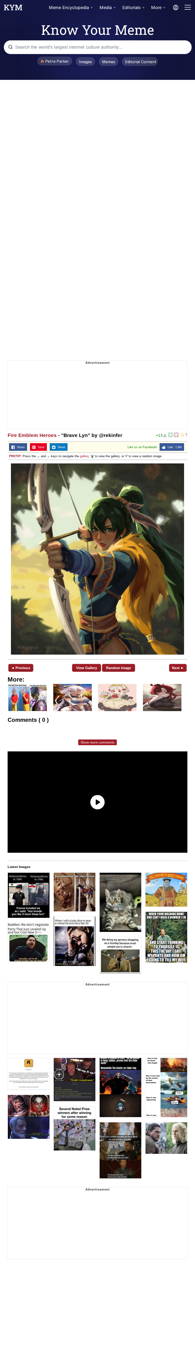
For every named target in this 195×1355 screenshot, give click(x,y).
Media (105, 7)
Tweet (60, 447)
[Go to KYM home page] (13, 8)
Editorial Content (140, 61)
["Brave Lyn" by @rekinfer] (97, 559)
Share (20, 447)
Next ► (178, 668)
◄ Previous (20, 668)
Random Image (118, 668)
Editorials (131, 7)
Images (85, 61)
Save (40, 447)
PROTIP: (15, 456)
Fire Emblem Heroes (32, 435)
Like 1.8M (174, 447)
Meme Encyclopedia (69, 7)
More (156, 7)
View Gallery (86, 668)
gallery (84, 456)
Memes (108, 61)
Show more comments (97, 742)
